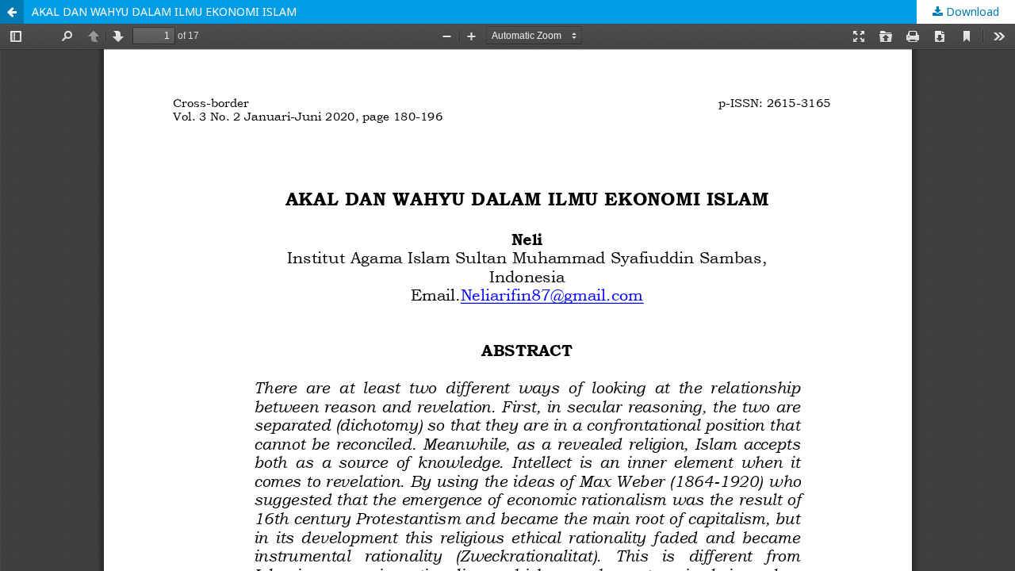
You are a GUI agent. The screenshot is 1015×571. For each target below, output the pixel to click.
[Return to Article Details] (12, 12)
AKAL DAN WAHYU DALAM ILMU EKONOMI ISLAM (164, 11)
